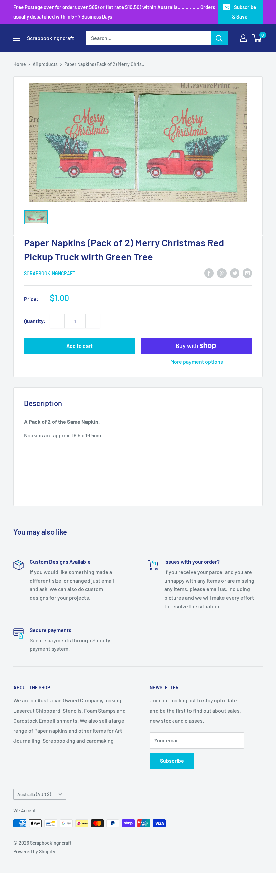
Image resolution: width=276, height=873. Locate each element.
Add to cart (79, 345)
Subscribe (172, 760)
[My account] (243, 38)
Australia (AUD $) (34, 794)
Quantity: (35, 321)
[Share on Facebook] (209, 272)
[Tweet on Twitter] (234, 272)
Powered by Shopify (34, 851)
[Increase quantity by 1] (93, 321)
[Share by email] (247, 272)
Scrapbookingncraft (49, 273)
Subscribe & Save (244, 12)
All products (45, 64)
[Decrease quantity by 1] (57, 321)
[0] (257, 38)
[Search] (219, 38)
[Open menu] (16, 38)
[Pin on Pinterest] (222, 272)
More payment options (196, 361)
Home (19, 64)
